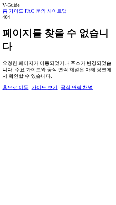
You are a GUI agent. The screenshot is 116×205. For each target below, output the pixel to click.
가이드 (16, 11)
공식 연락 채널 (77, 87)
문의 (41, 11)
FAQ (30, 11)
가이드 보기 (45, 87)
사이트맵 (57, 11)
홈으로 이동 (15, 87)
